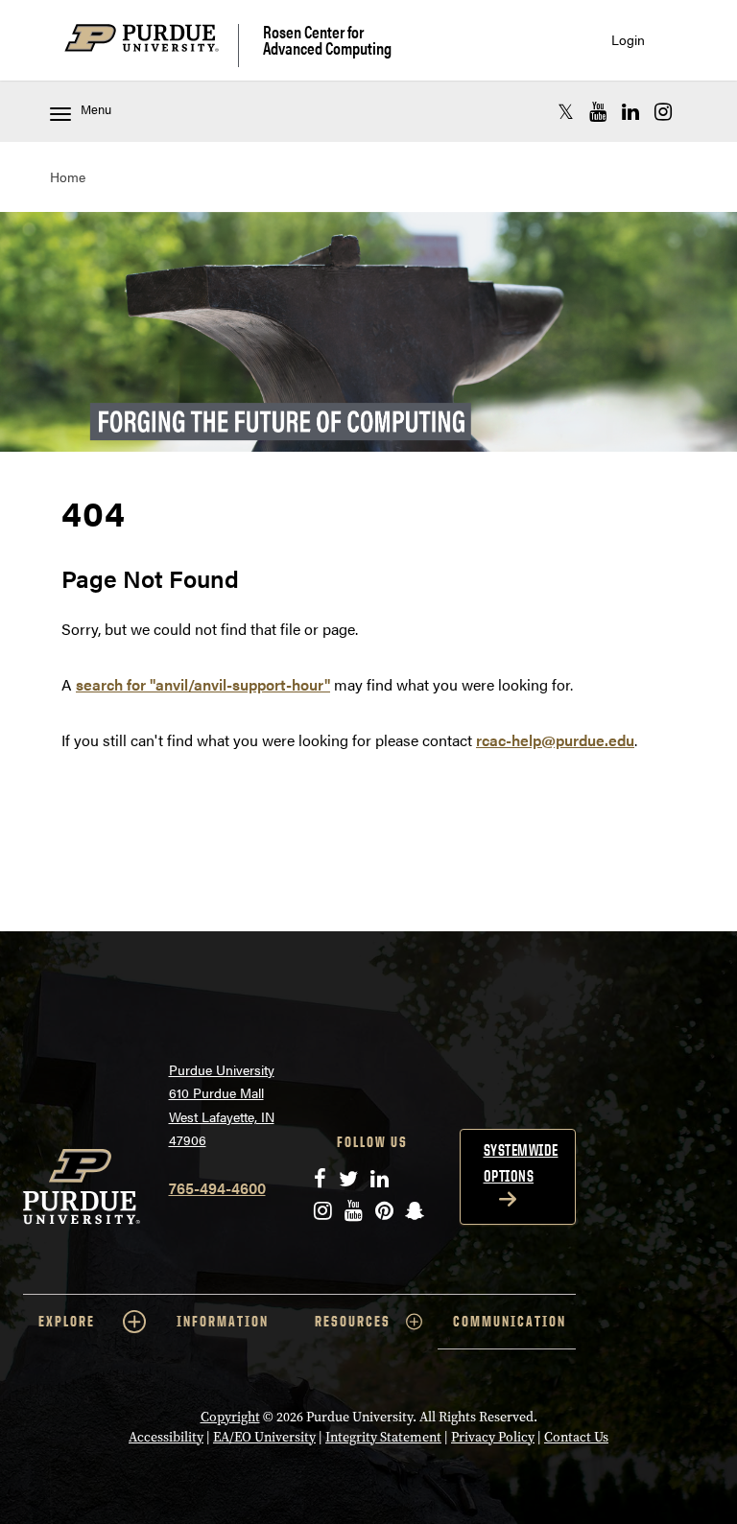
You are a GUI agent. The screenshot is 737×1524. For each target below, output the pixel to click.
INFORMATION (223, 1321)
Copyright (230, 1417)
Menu (96, 109)
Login (628, 40)
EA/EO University (264, 1437)
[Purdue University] (151, 45)
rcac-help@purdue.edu (555, 740)
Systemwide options (521, 1162)
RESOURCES (353, 1321)
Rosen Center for (327, 39)
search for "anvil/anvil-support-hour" (203, 684)
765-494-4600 (217, 1188)
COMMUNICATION (509, 1321)
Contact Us (576, 1437)
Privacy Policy (493, 1437)
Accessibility (166, 1437)
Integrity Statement (383, 1437)
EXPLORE (66, 1321)
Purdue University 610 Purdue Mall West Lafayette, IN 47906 (221, 1105)
